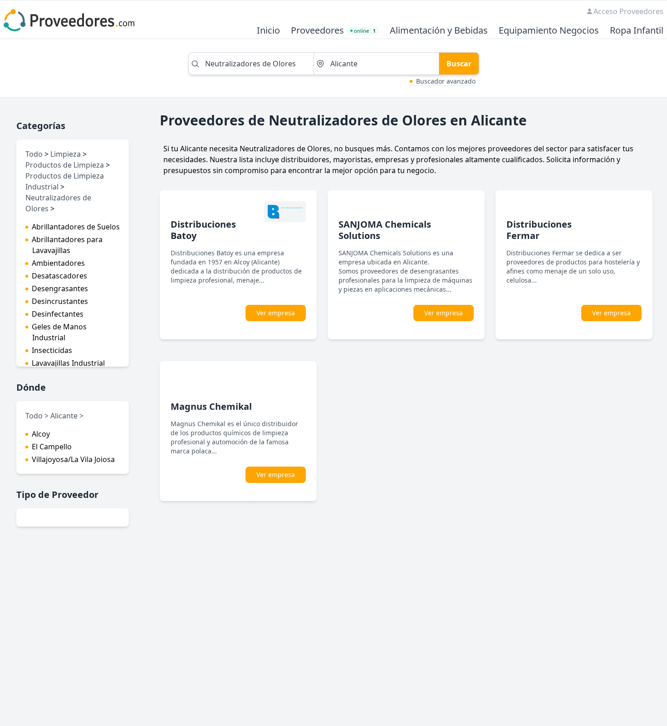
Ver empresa (275, 312)
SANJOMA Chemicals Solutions (384, 230)
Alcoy (41, 434)
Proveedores (317, 30)
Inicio (268, 30)
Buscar (458, 64)
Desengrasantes (60, 288)
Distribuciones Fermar (539, 230)
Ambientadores (58, 263)
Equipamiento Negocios (549, 30)
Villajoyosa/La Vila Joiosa (73, 459)
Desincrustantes (60, 301)
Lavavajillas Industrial (68, 363)
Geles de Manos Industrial (59, 332)
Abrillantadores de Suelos (76, 227)
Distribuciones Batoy (203, 230)
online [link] (365, 30)
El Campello (52, 447)
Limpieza (65, 154)
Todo (34, 154)
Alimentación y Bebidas (439, 30)
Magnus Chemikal (211, 406)
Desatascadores (59, 276)
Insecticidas (52, 350)
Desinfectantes (57, 314)
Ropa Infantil (636, 30)
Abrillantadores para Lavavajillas (67, 244)
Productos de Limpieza (64, 165)
